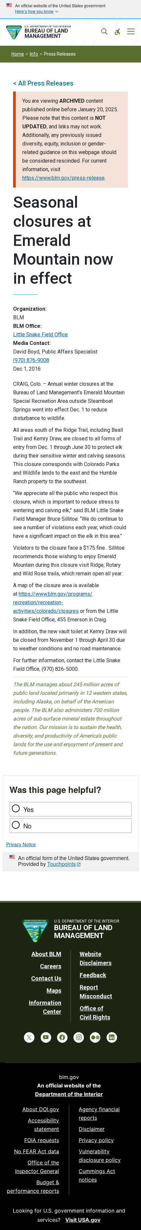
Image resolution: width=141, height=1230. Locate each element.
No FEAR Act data (36, 1151)
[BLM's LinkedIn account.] (112, 1037)
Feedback (93, 975)
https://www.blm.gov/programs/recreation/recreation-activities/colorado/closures (52, 602)
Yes (28, 809)
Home (17, 54)
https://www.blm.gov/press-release (63, 178)
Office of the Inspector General (37, 1166)
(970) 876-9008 (31, 360)
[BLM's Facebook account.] (62, 1037)
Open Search (104, 31)
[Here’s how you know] (70, 9)
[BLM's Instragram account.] (78, 1037)
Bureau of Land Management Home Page (53, 32)
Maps (54, 990)
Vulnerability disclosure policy (100, 1155)
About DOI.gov (40, 1109)
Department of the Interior (69, 1094)
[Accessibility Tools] (117, 31)
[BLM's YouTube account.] (46, 1037)
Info (34, 54)
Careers (50, 966)
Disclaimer (92, 1129)
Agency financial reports (99, 1113)
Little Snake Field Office (40, 334)
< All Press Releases (43, 83)
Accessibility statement (43, 1124)
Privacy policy (96, 1140)
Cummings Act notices (97, 1175)
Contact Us (46, 978)
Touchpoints (61, 864)
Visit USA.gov (82, 1220)
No (27, 825)
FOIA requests (41, 1140)
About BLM (46, 954)
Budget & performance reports (33, 1186)
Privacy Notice (21, 844)
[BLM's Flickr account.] (95, 1037)
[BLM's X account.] (29, 1037)
